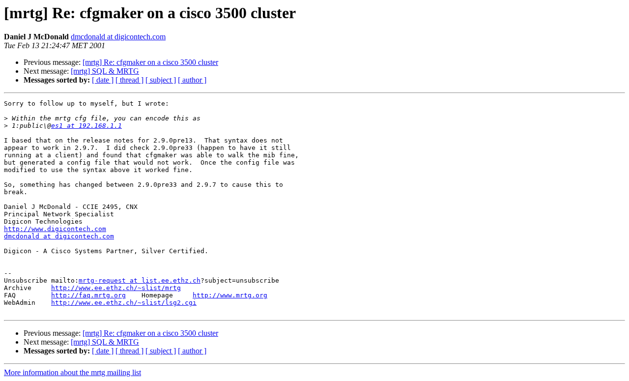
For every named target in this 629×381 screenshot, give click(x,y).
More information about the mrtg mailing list (72, 372)
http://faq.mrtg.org (88, 295)
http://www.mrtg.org (230, 295)
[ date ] (103, 80)
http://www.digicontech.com (55, 229)
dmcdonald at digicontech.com (118, 36)
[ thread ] (129, 80)
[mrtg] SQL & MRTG (105, 71)
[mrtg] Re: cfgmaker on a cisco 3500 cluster (150, 62)
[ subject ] (160, 80)
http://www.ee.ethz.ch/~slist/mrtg (116, 288)
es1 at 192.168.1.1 (86, 125)
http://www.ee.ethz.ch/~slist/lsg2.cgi (124, 302)
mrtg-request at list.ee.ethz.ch (139, 280)
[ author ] (192, 80)
